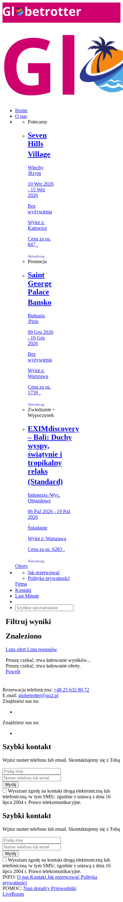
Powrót (13, 671)
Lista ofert (16, 649)
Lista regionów (42, 649)
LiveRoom (13, 894)
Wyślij (10, 784)
